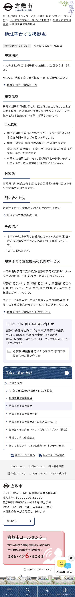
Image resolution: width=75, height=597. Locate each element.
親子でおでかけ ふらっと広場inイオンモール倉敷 (36, 446)
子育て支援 (15, 383)
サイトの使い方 (58, 473)
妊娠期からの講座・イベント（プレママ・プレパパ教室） (38, 429)
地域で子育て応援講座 (22, 438)
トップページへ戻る (53, 455)
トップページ (26, 16)
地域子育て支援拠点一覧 (22, 85)
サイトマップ (18, 466)
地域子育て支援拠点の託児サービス (29, 312)
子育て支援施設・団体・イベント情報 (29, 20)
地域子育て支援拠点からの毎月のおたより (33, 422)
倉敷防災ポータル (65, 594)
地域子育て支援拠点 (20, 398)
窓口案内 (12, 521)
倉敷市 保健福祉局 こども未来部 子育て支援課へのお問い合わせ (39, 353)
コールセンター (47, 594)
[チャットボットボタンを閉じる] (71, 558)
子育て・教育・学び (47, 16)
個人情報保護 (56, 466)
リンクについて (38, 473)
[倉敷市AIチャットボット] (64, 566)
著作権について (16, 473)
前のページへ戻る (25, 455)
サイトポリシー (36, 466)
